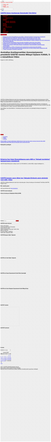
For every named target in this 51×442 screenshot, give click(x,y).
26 (4, 360)
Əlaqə (4, 30)
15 (9, 358)
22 (9, 359)
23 (10, 359)
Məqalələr (5, 19)
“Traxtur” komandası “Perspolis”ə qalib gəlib (12, 49)
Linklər (4, 29)
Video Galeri (6, 31)
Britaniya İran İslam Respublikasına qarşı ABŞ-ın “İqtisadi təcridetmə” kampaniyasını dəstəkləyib (24, 36)
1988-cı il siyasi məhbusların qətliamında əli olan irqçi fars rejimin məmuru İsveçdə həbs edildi (22, 141)
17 (1, 359)
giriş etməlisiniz (14, 188)
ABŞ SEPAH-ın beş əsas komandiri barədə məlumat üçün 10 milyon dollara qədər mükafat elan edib (25, 48)
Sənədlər (5, 24)
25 (2, 360)
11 (2, 358)
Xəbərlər (5, 16)
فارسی (4, 5)
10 (1, 358)
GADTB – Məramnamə (10, 22)
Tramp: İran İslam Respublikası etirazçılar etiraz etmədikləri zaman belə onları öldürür (21, 42)
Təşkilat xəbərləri (9, 17)
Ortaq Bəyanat (8, 26)
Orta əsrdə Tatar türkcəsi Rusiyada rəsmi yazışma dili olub (15, 142)
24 (1, 360)
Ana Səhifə (5, 15)
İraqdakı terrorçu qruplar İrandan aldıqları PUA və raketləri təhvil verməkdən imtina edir (22, 43)
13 (6, 358)
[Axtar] (0, 1)
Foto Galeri (5, 32)
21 (7, 359)
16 (10, 358)
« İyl (1, 363)
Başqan (4, 23)
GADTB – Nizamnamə (10, 21)
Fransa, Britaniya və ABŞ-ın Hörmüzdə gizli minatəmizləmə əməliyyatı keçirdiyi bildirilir (22, 47)
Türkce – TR (5, 6)
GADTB (4, 20)
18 (2, 359)
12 (4, 358)
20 (6, 359)
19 (4, 359)
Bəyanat (5, 25)
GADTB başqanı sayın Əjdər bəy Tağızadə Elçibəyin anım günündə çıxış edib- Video (21, 37)
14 (7, 358)
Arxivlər (2, 350)
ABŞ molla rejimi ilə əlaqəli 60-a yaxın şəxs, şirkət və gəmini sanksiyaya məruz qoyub (22, 39)
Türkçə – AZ (5, 4)
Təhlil (4, 28)
